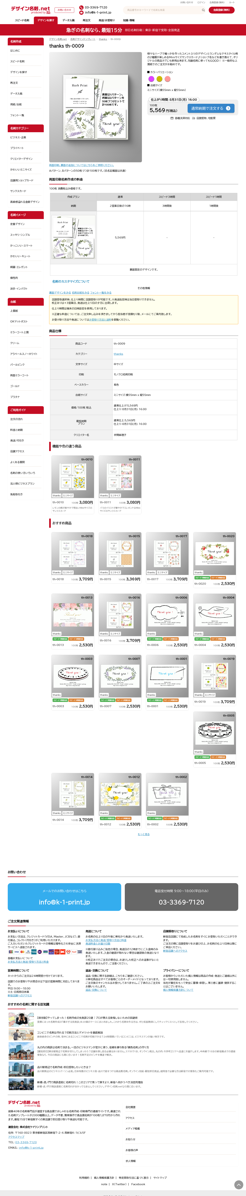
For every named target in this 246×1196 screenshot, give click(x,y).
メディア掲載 (133, 1128)
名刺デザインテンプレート (82, 39)
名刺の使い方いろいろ (22, 473)
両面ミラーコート (19, 375)
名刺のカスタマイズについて (71, 281)
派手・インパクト (19, 288)
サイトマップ (160, 1178)
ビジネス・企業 (18, 137)
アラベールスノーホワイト (23, 354)
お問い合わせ (186, 2)
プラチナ (15, 397)
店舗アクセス (17, 451)
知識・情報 (129, 20)
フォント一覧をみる (100, 292)
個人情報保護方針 (104, 1178)
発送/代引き (17, 440)
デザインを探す (45, 20)
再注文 (86, 20)
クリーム (14, 343)
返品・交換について (96, 990)
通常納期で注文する (207, 108)
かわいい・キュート (20, 256)
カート (232, 2)
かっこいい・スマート (21, 245)
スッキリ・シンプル (20, 235)
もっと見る (144, 834)
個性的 (14, 278)
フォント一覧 (17, 115)
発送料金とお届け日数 (98, 943)
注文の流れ (16, 419)
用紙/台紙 (16, 104)
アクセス (130, 1118)
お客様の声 (132, 1150)
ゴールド (15, 386)
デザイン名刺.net (58, 39)
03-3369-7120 (181, 902)
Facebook (138, 1184)
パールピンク (17, 364)
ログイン (201, 2)
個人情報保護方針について (178, 990)
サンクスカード (18, 191)
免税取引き (16, 494)
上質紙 (14, 311)
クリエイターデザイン (21, 159)
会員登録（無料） (217, 2)
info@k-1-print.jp (64, 902)
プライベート (17, 148)
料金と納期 (16, 430)
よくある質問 (17, 462)
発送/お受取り (107, 20)
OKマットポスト (19, 321)
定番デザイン (17, 224)
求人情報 (131, 1161)
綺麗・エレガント (19, 267)
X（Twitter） (119, 1184)
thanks (103, 39)
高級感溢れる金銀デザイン (25, 202)
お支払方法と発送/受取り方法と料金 (28, 962)
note (104, 1184)
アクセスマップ (16, 1137)
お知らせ (130, 1139)
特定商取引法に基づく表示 (134, 1178)
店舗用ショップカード (21, 180)
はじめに (15, 50)
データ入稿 (68, 20)
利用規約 (84, 1178)
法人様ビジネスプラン (22, 483)
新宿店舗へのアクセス (175, 951)
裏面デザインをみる (60, 292)
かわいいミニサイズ (21, 169)
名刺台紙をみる (80, 292)
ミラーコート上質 (19, 332)
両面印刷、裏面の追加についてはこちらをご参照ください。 (81, 165)
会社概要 (131, 1107)
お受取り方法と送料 (100, 319)
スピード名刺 (22, 20)
